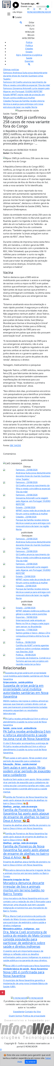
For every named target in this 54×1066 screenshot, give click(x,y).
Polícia (29, 42)
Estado (29, 51)
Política (29, 45)
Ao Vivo (37, 1011)
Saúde (29, 58)
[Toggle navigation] (9, 14)
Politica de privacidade (34, 1015)
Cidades (29, 48)
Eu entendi (31, 1062)
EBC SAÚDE (15, 445)
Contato (29, 1011)
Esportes (29, 61)
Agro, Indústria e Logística (29, 54)
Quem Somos (15, 1015)
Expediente (18, 1011)
